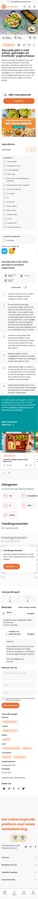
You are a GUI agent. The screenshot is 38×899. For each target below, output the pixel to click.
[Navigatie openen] (34, 7)
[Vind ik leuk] (24, 44)
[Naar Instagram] (25, 846)
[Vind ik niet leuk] (29, 44)
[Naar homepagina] (10, 7)
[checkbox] (25, 287)
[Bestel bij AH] (4, 251)
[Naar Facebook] (35, 846)
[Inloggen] (29, 7)
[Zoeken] (25, 7)
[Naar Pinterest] (30, 846)
